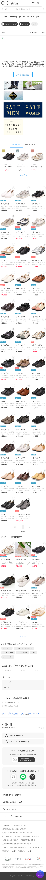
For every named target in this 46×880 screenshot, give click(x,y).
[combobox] (23, 9)
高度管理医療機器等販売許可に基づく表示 (15, 844)
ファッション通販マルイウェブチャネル (12, 713)
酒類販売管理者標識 (27, 840)
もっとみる (23, 175)
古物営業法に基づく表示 (10, 840)
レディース (41, 713)
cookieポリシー (7, 836)
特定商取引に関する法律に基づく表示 (27, 836)
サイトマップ (36, 847)
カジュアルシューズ (16, 714)
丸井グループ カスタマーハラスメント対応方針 (17, 833)
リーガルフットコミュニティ (23, 648)
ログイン (40, 728)
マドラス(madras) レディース (11, 702)
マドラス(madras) (31, 713)
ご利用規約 (5, 825)
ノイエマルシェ (22, 652)
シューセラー (7, 648)
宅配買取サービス (8, 851)
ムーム (33, 652)
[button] (34, 24)
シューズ (6, 714)
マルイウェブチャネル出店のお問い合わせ (15, 847)
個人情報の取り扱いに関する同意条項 (14, 829)
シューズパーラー (8, 652)
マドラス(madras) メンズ (10, 706)
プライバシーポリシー (19, 825)
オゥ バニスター (8, 657)
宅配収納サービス (23, 851)
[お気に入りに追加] (13, 544)
